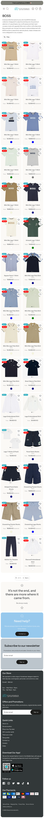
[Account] (33, 8)
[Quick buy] (19, 47)
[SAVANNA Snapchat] (27, 783)
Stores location (7, 726)
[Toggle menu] (4, 8)
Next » (27, 578)
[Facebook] (3, 783)
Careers (4, 743)
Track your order (7, 735)
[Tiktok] (23, 783)
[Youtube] (18, 783)
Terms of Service (30, 804)
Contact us (5, 740)
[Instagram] (8, 783)
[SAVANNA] (22, 9)
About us (5, 723)
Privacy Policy (22, 804)
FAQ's (4, 746)
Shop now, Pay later (8, 729)
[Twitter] (13, 783)
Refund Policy (6, 804)
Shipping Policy (13, 804)
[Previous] (3, 2)
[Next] (40, 2)
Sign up (22, 662)
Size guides (5, 737)
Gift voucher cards (8, 732)
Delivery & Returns (7, 806)
